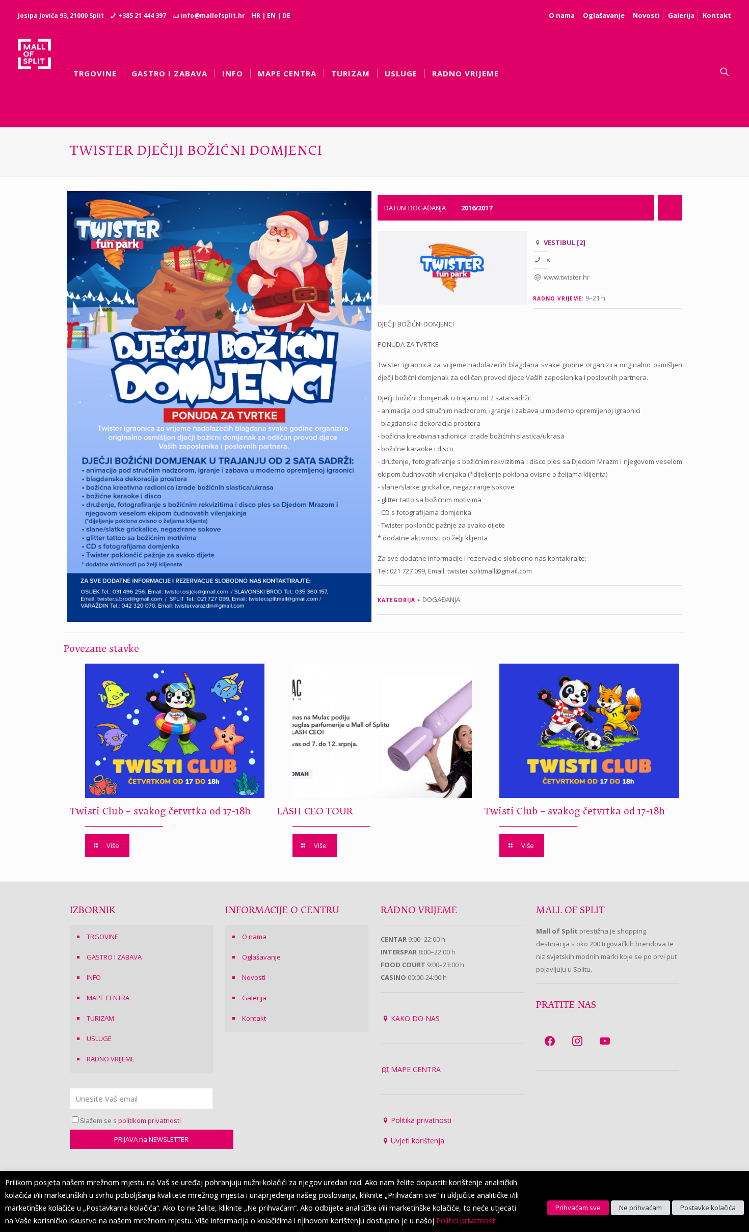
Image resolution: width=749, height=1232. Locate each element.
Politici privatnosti (466, 1220)
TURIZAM (100, 1018)
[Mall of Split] (34, 72)
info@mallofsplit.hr (213, 15)
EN (271, 15)
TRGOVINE (102, 936)
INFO (94, 977)
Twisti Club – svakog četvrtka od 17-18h (160, 811)
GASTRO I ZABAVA (114, 957)
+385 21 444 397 (142, 15)
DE (286, 15)
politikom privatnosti (149, 1120)
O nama (562, 15)
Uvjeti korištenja (417, 1140)
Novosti (646, 15)
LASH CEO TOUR (315, 811)
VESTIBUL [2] (564, 242)
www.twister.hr (567, 277)
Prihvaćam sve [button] (578, 1207)
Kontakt (717, 15)
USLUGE (99, 1038)
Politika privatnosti (421, 1120)
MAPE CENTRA (108, 997)
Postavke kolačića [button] (708, 1207)
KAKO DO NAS (415, 1018)
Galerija (681, 15)
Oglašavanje (604, 15)
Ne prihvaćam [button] (640, 1207)
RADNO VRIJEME (111, 1058)
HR (256, 15)
